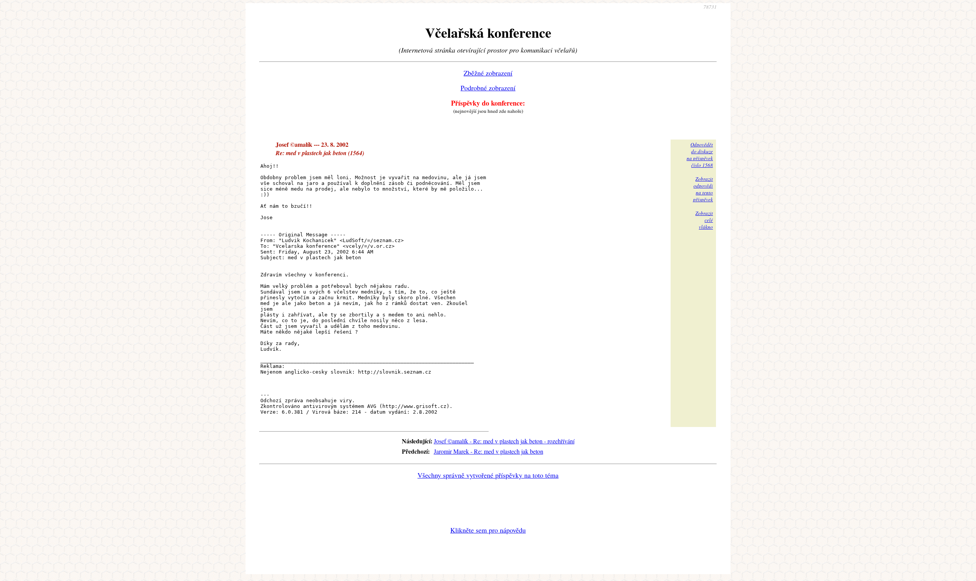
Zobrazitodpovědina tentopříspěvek (703, 189)
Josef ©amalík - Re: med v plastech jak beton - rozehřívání (504, 441)
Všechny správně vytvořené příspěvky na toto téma (488, 475)
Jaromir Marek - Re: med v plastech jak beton (488, 451)
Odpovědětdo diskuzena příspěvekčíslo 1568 (700, 155)
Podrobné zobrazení (488, 87)
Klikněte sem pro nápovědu (488, 529)
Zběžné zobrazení (488, 72)
